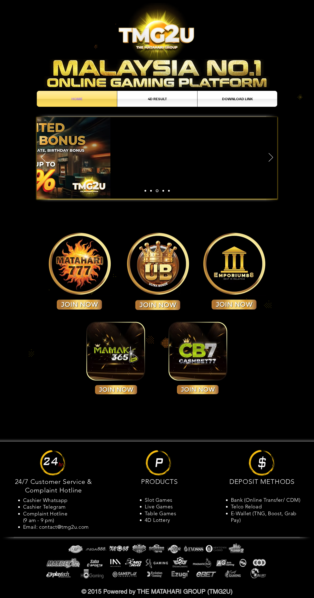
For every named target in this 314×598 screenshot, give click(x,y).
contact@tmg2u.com (64, 527)
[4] (163, 191)
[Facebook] (267, 591)
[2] (151, 191)
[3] (157, 191)
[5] (169, 191)
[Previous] (43, 157)
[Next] (271, 157)
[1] (145, 191)
